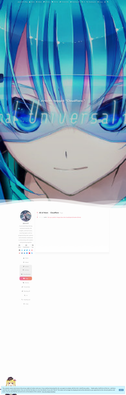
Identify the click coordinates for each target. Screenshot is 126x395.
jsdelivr (45, 217)
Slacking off (75, 2)
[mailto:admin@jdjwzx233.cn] (24, 253)
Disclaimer (18, 390)
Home (32, 2)
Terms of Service (105, 388)
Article (47, 2)
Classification (26, 274)
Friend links (65, 2)
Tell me (56, 2)
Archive (27, 270)
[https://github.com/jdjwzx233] (19, 250)
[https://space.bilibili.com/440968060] (22, 250)
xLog (101, 2)
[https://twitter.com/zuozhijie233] (27, 250)
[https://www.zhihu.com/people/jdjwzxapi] (29, 250)
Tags (27, 278)
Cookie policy (94, 388)
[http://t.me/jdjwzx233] (24, 250)
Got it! (121, 390)
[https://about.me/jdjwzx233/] (22, 253)
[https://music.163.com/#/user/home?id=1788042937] (32, 250)
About (40, 2)
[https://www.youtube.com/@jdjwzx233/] (29, 253)
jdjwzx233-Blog (22, 2)
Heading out (92, 2)
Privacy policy (86, 388)
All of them (43, 213)
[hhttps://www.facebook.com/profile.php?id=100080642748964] (27, 253)
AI (84, 2)
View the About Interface (48, 391)
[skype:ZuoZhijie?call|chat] (32, 253)
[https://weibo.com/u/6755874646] (19, 253)
